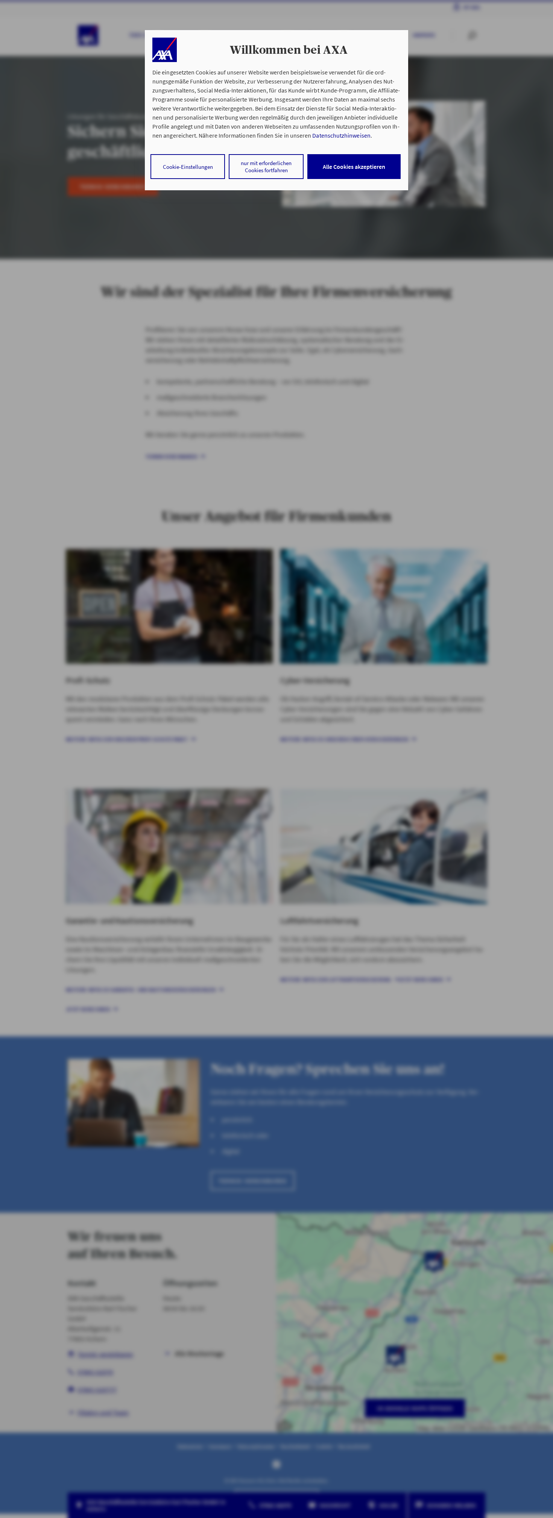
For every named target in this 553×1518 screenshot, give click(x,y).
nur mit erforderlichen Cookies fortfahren (266, 166)
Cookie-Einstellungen (188, 166)
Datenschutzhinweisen (341, 135)
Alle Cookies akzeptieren (354, 166)
